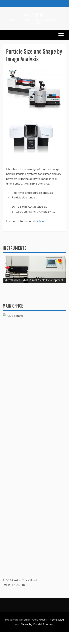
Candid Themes (43, 624)
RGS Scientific (34, 14)
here (42, 221)
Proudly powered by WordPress (25, 619)
